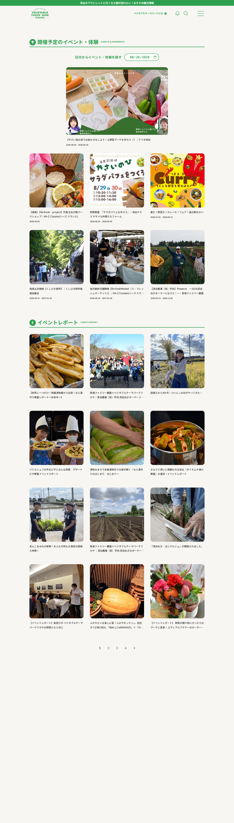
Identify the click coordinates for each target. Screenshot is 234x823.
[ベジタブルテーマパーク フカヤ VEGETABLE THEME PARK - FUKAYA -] (40, 13)
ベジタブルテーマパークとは (148, 13)
